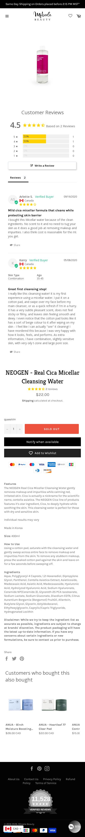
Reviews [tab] (15, 177)
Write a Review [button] (44, 165)
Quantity (10, 419)
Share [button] (16, 245)
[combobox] (13, 828)
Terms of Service (45, 783)
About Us (13, 779)
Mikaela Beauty (26, 824)
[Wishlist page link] (70, 16)
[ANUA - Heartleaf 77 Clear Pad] (54, 704)
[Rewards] (74, 827)
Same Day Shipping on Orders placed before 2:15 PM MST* (43, 4)
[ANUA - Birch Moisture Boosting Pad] (21, 704)
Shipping (27, 400)
